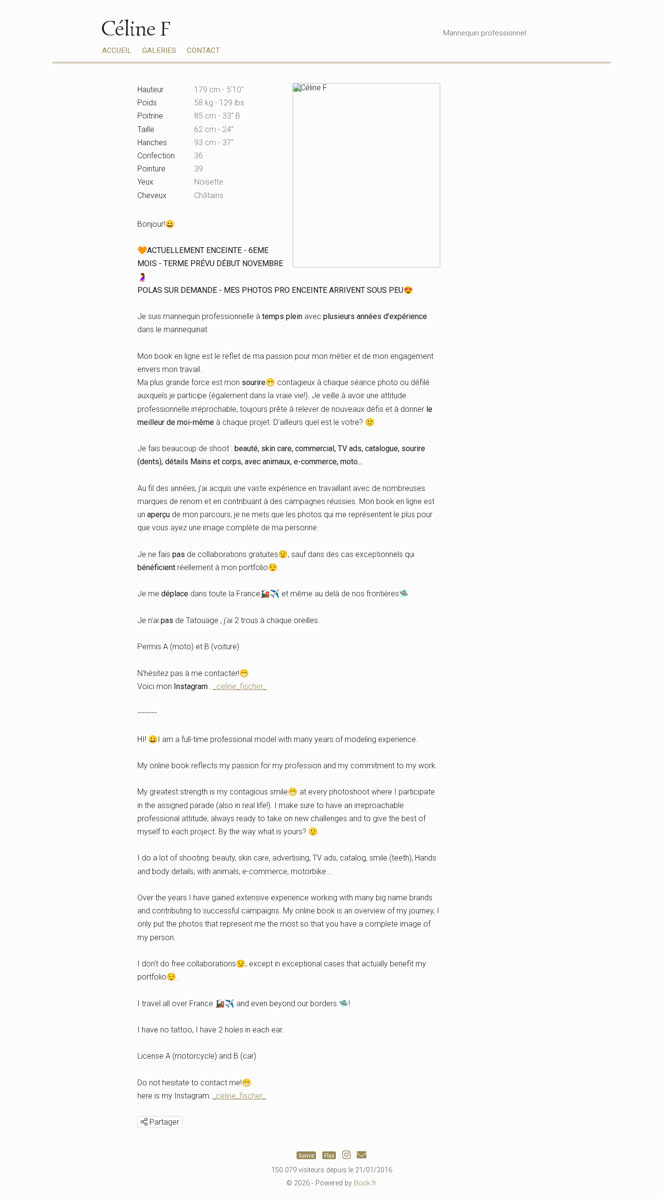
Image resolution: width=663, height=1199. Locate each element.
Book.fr (365, 1183)
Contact (203, 50)
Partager (163, 1122)
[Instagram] (346, 1155)
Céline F (135, 28)
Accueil (117, 50)
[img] (144, 1122)
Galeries (159, 50)
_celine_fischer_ (239, 686)
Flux (329, 1155)
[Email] (361, 1155)
